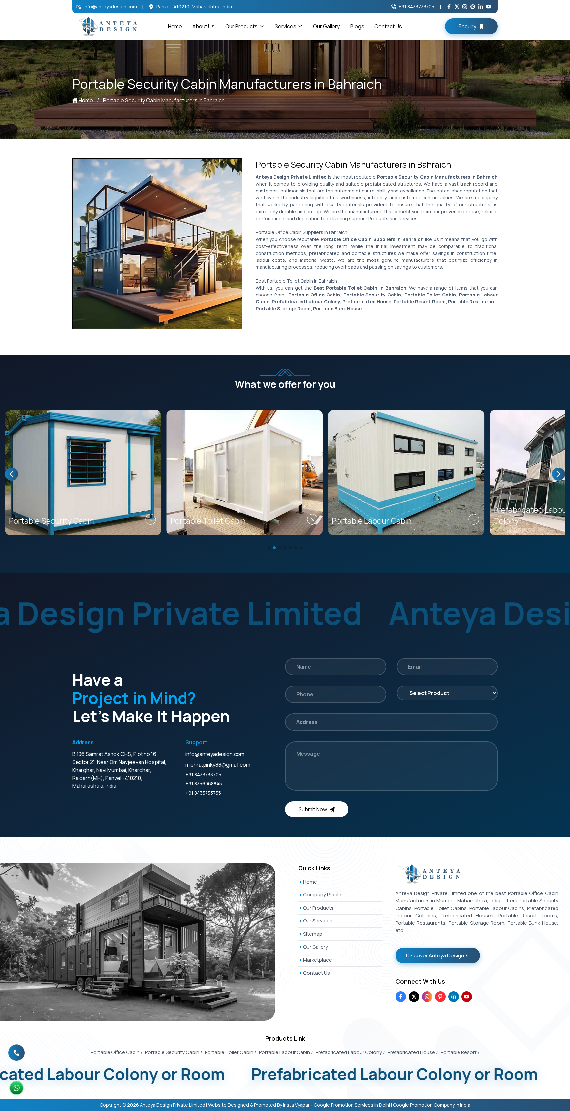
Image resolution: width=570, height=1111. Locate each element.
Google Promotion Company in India (431, 1105)
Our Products (241, 26)
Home (175, 26)
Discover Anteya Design (435, 955)
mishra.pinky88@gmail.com (217, 764)
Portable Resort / (460, 1052)
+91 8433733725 (416, 6)
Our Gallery (326, 26)
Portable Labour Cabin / (286, 1052)
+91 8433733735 (203, 793)
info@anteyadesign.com (110, 6)
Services (285, 26)
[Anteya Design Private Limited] (145, 942)
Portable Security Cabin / (173, 1052)
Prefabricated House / (413, 1052)
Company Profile (322, 894)
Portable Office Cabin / (116, 1052)
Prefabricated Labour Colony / (350, 1052)
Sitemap (312, 933)
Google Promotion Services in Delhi (352, 1105)
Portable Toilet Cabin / (230, 1052)
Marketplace (317, 959)
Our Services (317, 920)
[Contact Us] (16, 1048)
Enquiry (467, 26)
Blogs (357, 26)
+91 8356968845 (203, 784)
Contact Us (388, 26)
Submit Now (313, 809)
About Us (203, 26)
